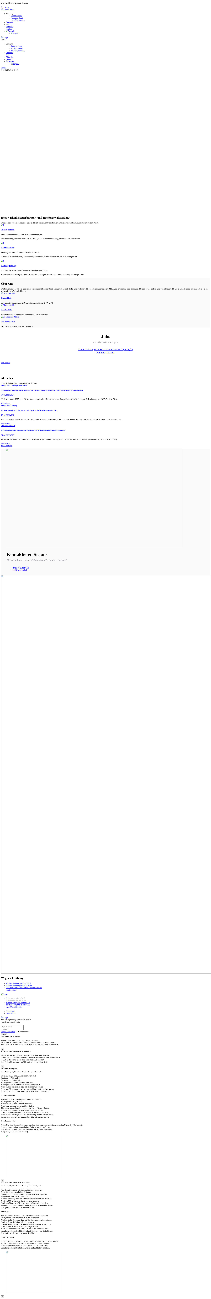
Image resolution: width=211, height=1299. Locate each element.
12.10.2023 (5, 415)
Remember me (23, 1032)
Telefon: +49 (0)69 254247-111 (18, 1003)
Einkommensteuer (8, 426)
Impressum (10, 1011)
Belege (3, 385)
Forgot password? (8, 1032)
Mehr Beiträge (6, 446)
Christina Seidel (6, 310)
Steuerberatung (7, 230)
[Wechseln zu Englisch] (15, 33)
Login (3, 68)
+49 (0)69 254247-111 (20, 568)
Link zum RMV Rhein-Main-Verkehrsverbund (24, 988)
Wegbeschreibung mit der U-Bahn (19, 985)
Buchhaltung (12, 385)
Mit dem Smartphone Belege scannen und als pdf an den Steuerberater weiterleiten (29, 410)
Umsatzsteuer (22, 385)
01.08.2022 (5, 435)
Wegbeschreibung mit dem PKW (18, 983)
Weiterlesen (5, 403)
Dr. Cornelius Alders (8, 322)
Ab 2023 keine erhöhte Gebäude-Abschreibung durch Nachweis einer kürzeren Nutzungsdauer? (33, 430)
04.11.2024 (5, 395)
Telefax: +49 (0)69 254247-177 (18, 1005)
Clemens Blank (6, 298)
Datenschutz (10, 1013)
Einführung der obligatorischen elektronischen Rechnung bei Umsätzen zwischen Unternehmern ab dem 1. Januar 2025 (42, 390)
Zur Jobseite (5, 363)
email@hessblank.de (20, 570)
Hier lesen (5, 7)
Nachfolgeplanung (8, 266)
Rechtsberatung (7, 248)
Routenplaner (11, 990)
